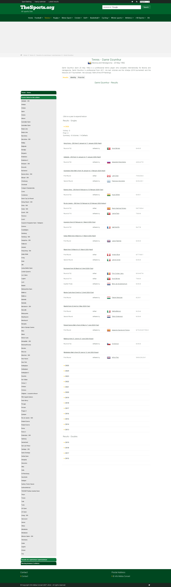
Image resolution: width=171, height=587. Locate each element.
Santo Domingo (25, 452)
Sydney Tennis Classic (27, 484)
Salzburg (23, 438)
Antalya (23, 104)
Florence (23, 216)
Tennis (47, 18)
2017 (67, 408)
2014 (67, 424)
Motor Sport (66, 18)
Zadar (23, 543)
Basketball (94, 18)
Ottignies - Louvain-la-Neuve (29, 393)
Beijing (23, 142)
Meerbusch (24, 320)
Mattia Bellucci (116, 311)
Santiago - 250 (25, 449)
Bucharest (24, 170)
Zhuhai (23, 550)
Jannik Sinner (116, 260)
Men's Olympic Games (27, 327)
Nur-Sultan (24, 379)
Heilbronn (24, 243)
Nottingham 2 (25, 372)
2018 (67, 403)
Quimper (23, 414)
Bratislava (24, 156)
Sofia (22, 470)
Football (38, 18)
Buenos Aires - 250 (26, 174)
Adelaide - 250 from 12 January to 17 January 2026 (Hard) (82, 157)
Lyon (22, 282)
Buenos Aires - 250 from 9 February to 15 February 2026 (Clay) (83, 189)
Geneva (23, 226)
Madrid (23, 285)
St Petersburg (25, 473)
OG (148, 18)
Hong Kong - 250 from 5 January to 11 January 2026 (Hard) (83, 143)
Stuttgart (23, 480)
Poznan (23, 407)
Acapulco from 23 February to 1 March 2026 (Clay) (80, 222)
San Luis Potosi (25, 445)
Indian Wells (24, 254)
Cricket (77, 18)
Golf (85, 18)
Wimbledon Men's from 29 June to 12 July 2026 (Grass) (81, 352)
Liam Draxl (115, 176)
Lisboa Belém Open (26, 268)
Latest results (54, 1)
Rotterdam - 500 (26, 435)
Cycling (105, 18)
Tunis (23, 505)
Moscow (23, 351)
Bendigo (23, 149)
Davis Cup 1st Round (27, 198)
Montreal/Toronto (26, 344)
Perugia (23, 404)
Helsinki (23, 247)
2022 (67, 381)
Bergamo (24, 153)
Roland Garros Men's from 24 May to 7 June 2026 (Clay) (81, 325)
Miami (23, 334)
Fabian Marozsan (117, 297)
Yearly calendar (40, 1)
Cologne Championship (27, 188)
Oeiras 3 (23, 383)
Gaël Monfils (115, 227)
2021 (67, 387)
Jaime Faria (115, 213)
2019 (67, 397)
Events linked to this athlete (30, 97)
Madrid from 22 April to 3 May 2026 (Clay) (77, 306)
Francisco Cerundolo (118, 181)
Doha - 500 (24, 205)
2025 (67, 365)
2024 (67, 371)
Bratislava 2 (24, 160)
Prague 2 (24, 411)
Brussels (23, 167)
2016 (67, 413)
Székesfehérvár (25, 487)
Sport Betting (26, 1)
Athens (23, 118)
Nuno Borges (116, 148)
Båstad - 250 (25, 177)
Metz (22, 331)
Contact (25, 576)
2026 (67, 126)
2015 (67, 419)
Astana (23, 115)
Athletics (128, 18)
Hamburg (24, 233)
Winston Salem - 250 (27, 536)
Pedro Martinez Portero (119, 208)
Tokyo (23, 494)
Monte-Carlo (24, 337)
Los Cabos (24, 275)
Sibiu (22, 466)
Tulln (22, 501)
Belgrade (23, 146)
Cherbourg (24, 181)
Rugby (56, 18)
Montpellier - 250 (26, 341)
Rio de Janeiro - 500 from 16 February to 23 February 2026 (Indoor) (85, 203)
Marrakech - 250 (26, 306)
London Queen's (26, 271)
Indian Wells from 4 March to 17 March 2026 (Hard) (80, 236)
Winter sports (116, 18)
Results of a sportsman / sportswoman (48, 55)
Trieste (23, 498)
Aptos (23, 111)
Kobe (22, 261)
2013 (67, 429)
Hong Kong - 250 (26, 250)
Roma (23, 428)
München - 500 (25, 355)
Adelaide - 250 (25, 101)
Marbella (23, 299)
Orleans (23, 386)
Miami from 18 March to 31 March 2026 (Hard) (78, 249)
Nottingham (24, 365)
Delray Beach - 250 (26, 202)
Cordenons (24, 195)
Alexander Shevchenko (119, 162)
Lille (22, 264)
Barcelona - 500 (25, 139)
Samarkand (24, 442)
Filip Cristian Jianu (118, 273)
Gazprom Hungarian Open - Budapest (32, 223)
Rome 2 (23, 432)
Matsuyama (24, 313)
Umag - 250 (24, 515)
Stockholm (24, 477)
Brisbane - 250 (25, 163)
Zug (22, 553)
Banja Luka (24, 129)
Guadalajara (24, 230)
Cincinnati (24, 184)
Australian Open (25, 122)
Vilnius (23, 526)
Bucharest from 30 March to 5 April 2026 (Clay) (78, 268)
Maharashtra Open (26, 289)
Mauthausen (24, 317)
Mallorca (23, 292)
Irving (23, 257)
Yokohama (24, 539)
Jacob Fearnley (116, 241)
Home (30, 18)
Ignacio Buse (116, 254)
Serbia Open (24, 456)
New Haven (24, 358)
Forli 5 (23, 219)
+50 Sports (140, 18)
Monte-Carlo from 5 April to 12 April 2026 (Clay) (79, 292)
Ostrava (23, 390)
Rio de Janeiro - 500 (27, 418)
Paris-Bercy (24, 400)
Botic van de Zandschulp (119, 284)
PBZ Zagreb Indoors (27, 397)
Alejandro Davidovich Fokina (120, 330)
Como (23, 191)
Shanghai (24, 459)
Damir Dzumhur (68, 55)
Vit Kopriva (115, 344)
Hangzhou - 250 (25, 240)
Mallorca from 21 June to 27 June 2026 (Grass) (78, 339)
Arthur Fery (115, 357)
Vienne (23, 522)
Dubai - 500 (24, 209)
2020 (67, 392)
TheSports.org (29, 7)
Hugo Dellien (116, 194)
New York (24, 362)
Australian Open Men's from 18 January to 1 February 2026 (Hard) (84, 171)
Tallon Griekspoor (117, 316)
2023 (67, 376)
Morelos (23, 348)
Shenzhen (24, 463)
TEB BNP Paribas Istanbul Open (30, 491)
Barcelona (24, 136)
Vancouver (24, 519)
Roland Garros (25, 421)
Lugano (23, 278)
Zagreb (23, 546)
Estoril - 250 (24, 212)
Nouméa (23, 376)
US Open (24, 508)
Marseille (23, 310)
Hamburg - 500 (25, 236)
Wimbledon (24, 529)
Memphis (24, 324)
